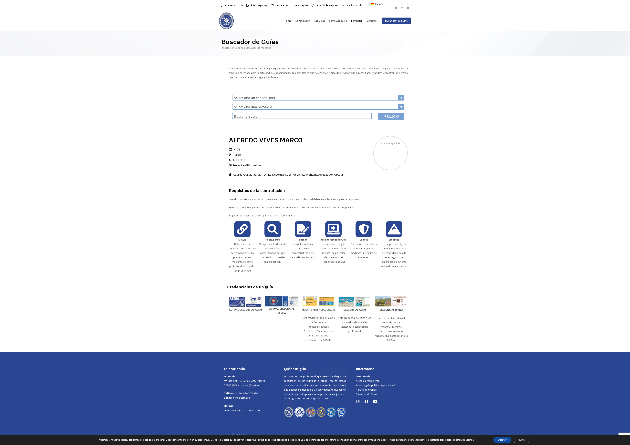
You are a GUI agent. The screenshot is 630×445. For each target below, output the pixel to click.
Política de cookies (366, 389)
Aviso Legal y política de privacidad (375, 385)
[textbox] (318, 98)
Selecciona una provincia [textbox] (253, 107)
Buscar (393, 116)
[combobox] (318, 98)
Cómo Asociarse (338, 20)
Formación (357, 20)
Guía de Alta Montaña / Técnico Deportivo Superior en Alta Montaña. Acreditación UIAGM (288, 174)
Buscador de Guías (366, 394)
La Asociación (302, 20)
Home (287, 20)
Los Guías (319, 20)
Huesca (237, 155)
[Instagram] (402, 7)
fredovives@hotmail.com (248, 165)
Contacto (372, 20)
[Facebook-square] (396, 7)
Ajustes (521, 439)
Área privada (363, 376)
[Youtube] (408, 7)
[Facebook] (366, 401)
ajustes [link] (225, 439)
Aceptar (502, 439)
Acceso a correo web (368, 380)
